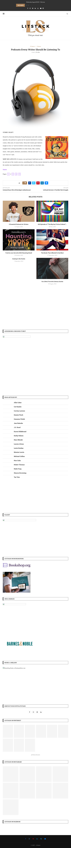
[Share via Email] (46, 182)
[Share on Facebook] (29, 182)
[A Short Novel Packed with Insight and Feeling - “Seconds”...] (44, 774)
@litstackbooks (35, 755)
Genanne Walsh (19, 419)
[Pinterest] (32, 8)
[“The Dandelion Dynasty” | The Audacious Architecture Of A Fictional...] (10, 774)
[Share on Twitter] (34, 182)
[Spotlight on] (27, 774)
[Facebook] (27, 8)
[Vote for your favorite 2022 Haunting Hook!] (19, 239)
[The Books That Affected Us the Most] (52, 239)
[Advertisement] (35, 312)
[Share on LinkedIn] (42, 182)
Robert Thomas (19, 465)
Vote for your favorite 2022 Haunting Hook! (18, 253)
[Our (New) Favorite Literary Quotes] (52, 268)
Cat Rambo (17, 407)
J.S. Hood (17, 427)
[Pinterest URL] (7, 731)
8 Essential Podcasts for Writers (18, 224)
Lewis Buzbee (18, 448)
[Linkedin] (35, 8)
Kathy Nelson (18, 436)
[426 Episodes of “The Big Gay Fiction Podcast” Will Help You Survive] (52, 211)
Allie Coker (18, 402)
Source (5, 169)
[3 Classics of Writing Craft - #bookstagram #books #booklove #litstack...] (27, 790)
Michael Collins (19, 456)
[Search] (67, 13)
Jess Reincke (18, 423)
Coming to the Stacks (18, 259)
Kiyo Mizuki (18, 440)
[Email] (40, 8)
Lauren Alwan (19, 444)
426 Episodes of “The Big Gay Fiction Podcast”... (52, 224)
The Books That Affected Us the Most (52, 253)
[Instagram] (30, 8)
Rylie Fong (17, 469)
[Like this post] (25, 182)
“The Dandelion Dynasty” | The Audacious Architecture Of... (34, 5)
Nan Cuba (17, 460)
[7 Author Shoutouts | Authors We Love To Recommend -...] (10, 807)
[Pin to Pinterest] (38, 182)
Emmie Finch (18, 415)
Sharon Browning (20, 473)
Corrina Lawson (19, 411)
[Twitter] (38, 8)
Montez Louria (19, 452)
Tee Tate (38, 52)
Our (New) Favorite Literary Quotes (52, 281)
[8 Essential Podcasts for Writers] (19, 211)
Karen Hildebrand (20, 431)
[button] (26, 5)
